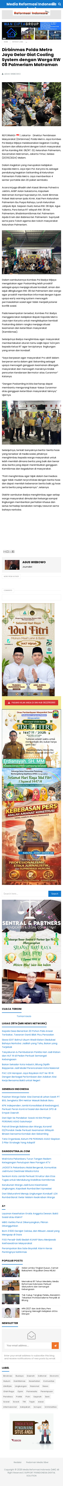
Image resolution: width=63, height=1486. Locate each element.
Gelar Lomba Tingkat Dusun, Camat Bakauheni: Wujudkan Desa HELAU (40, 1269)
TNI (24, 1401)
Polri (28, 1396)
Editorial (42, 1375)
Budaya (19, 1375)
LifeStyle (7, 1386)
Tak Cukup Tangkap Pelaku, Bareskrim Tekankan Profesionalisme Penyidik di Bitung (41, 1298)
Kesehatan (34, 1381)
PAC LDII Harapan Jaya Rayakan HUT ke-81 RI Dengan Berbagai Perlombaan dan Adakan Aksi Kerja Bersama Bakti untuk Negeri (29, 1076)
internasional (10, 1407)
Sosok (16, 1401)
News (45, 1386)
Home (6, 42)
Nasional (34, 1386)
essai (41, 1401)
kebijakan (25, 1407)
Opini (20, 1391)
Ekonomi (54, 1375)
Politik (19, 1396)
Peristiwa (8, 1396)
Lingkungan (21, 1386)
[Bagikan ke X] (10, 551)
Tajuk (32, 1401)
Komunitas (49, 1381)
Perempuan (47, 1391)
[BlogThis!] (7, 551)
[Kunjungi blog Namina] (31, 1431)
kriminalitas (51, 1407)
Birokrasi (7, 1375)
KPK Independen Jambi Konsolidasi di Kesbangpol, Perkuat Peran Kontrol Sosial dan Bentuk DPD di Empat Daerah (30, 1109)
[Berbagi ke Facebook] (13, 551)
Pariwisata (32, 1391)
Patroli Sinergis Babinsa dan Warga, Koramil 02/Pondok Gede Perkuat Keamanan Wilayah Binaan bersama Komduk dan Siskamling (28, 1130)
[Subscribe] (55, 1345)
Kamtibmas (19, 1381)
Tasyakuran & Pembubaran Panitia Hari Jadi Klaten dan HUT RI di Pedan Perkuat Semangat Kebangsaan (31, 1055)
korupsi (37, 1407)
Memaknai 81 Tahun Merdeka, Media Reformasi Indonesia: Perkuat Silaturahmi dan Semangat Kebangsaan (40, 1285)
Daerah (31, 1375)
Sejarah (38, 1396)
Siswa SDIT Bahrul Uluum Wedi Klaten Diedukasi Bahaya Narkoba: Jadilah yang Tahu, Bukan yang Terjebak (29, 1043)
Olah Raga (8, 1391)
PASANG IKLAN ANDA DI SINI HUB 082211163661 (33, 702)
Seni (47, 1396)
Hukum (6, 1381)
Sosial (6, 1401)
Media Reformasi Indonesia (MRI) (39, 1469)
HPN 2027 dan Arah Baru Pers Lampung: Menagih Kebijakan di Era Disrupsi (39, 1311)
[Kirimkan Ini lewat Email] (4, 551)
